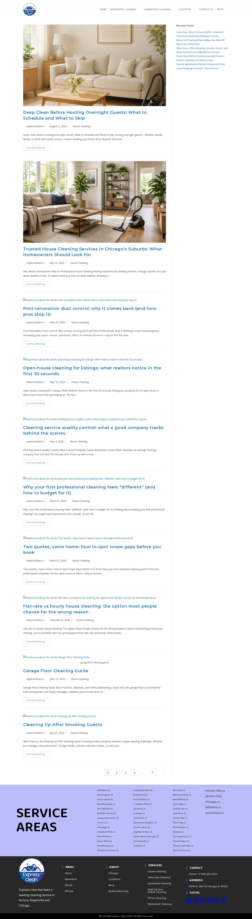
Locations (114, 879)
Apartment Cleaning (159, 883)
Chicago (113, 873)
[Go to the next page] (161, 772)
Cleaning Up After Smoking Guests (62, 724)
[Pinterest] (217, 900)
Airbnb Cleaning (157, 892)
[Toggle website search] (228, 9)
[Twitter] (203, 900)
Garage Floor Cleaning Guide (55, 670)
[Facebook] (189, 900)
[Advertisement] (202, 98)
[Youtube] (210, 900)
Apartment (71, 879)
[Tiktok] (224, 900)
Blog (111, 885)
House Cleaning (81, 126)
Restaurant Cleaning (160, 904)
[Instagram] (196, 900)
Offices (69, 891)
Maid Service (155, 889)
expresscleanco (35, 126)
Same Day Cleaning (159, 877)
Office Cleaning (157, 898)
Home (68, 873)
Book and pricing (119, 891)
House (69, 885)
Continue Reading (38, 147)
